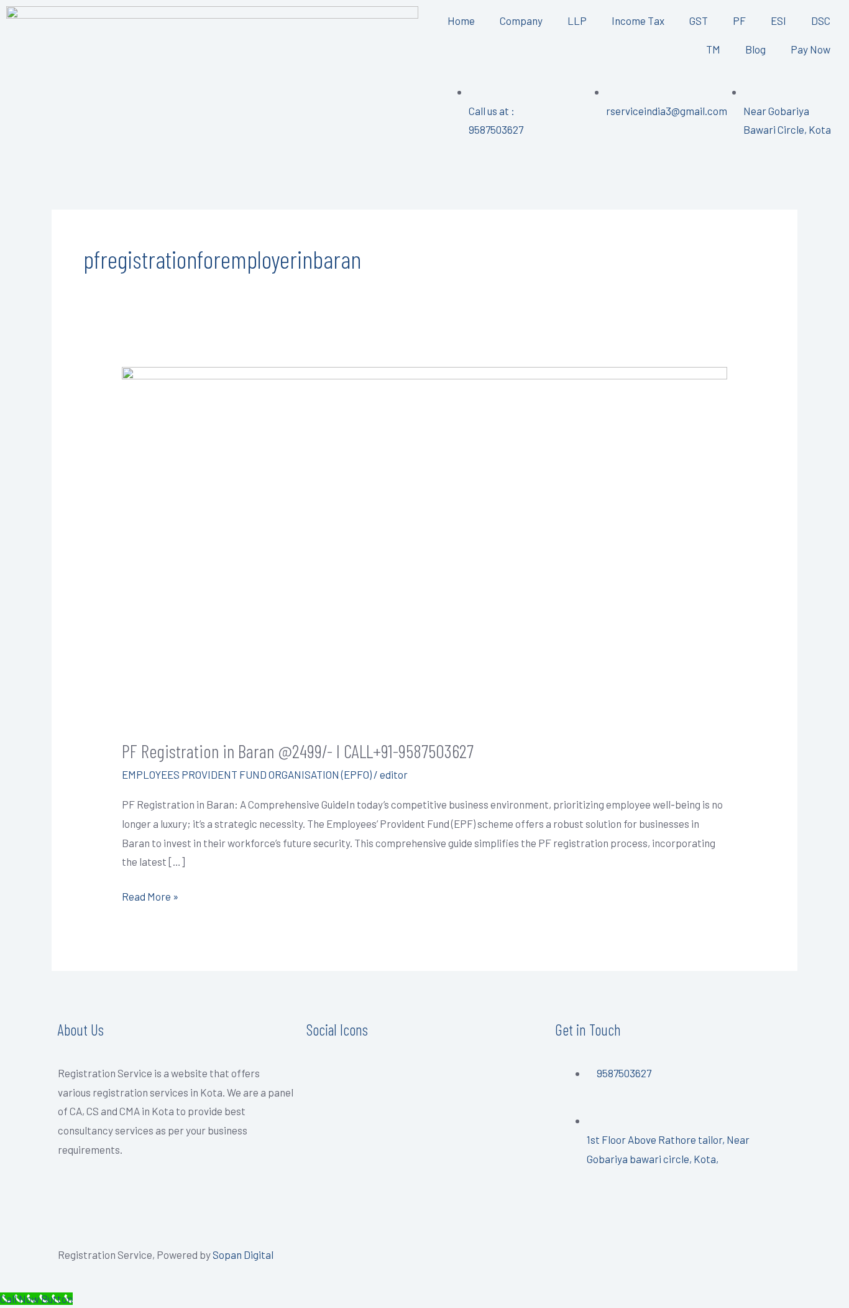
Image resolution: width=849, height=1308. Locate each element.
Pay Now (810, 49)
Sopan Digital (243, 1254)
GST (698, 20)
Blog (755, 49)
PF (739, 20)
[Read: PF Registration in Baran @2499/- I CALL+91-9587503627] (424, 543)
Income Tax (638, 20)
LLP (577, 20)
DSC (820, 20)
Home (461, 20)
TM (713, 49)
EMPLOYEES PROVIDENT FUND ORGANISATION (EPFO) (247, 774)
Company (521, 20)
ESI (778, 20)
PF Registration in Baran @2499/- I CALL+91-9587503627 (298, 751)
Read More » (150, 894)
